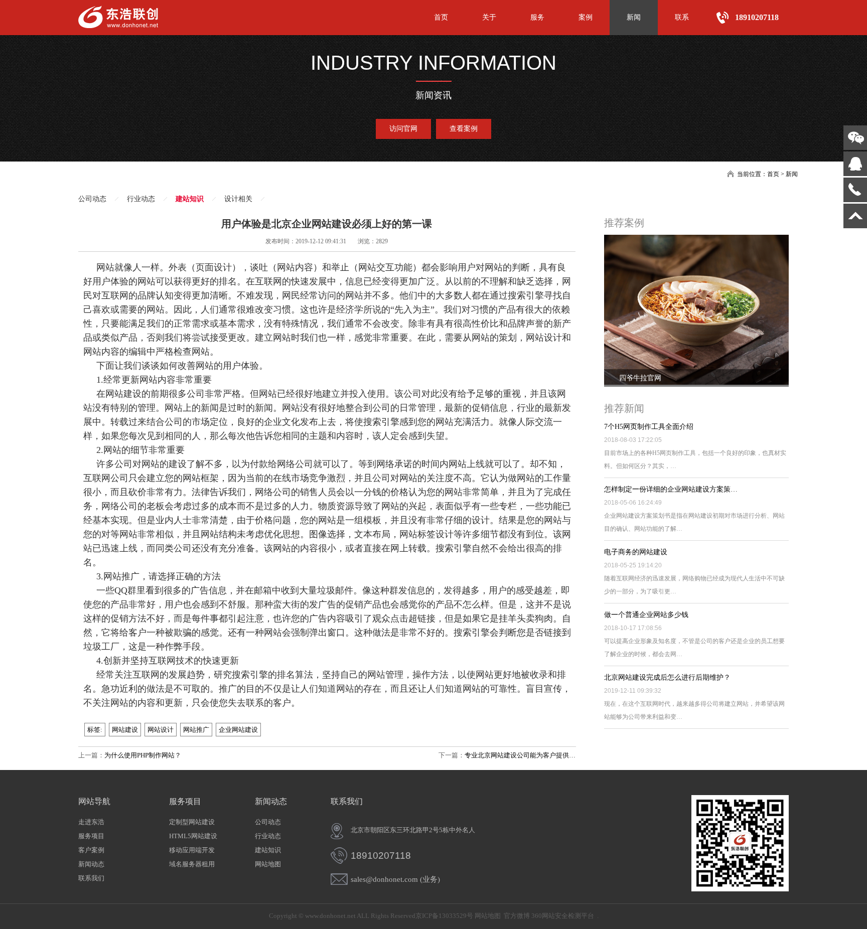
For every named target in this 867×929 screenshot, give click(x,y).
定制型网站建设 (192, 822)
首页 (441, 17)
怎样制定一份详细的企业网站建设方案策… (671, 489)
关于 (489, 17)
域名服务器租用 (192, 864)
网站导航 (94, 801)
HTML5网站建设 (193, 836)
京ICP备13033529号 (444, 915)
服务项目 (91, 836)
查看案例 (464, 128)
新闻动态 (91, 864)
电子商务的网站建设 (635, 552)
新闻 (634, 17)
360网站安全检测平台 (562, 915)
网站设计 (161, 729)
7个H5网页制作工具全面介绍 (648, 426)
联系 (682, 17)
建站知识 (190, 199)
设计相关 (238, 199)
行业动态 (141, 199)
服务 (537, 17)
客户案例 (91, 850)
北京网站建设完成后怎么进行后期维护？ (667, 677)
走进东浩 (91, 822)
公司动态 (92, 199)
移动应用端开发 (192, 850)
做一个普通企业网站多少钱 (646, 614)
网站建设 (125, 729)
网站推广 (196, 729)
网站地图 (268, 864)
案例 (586, 17)
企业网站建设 (238, 729)
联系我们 (91, 878)
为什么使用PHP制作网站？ (142, 755)
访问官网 (403, 128)
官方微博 (517, 915)
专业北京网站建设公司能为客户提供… (520, 755)
